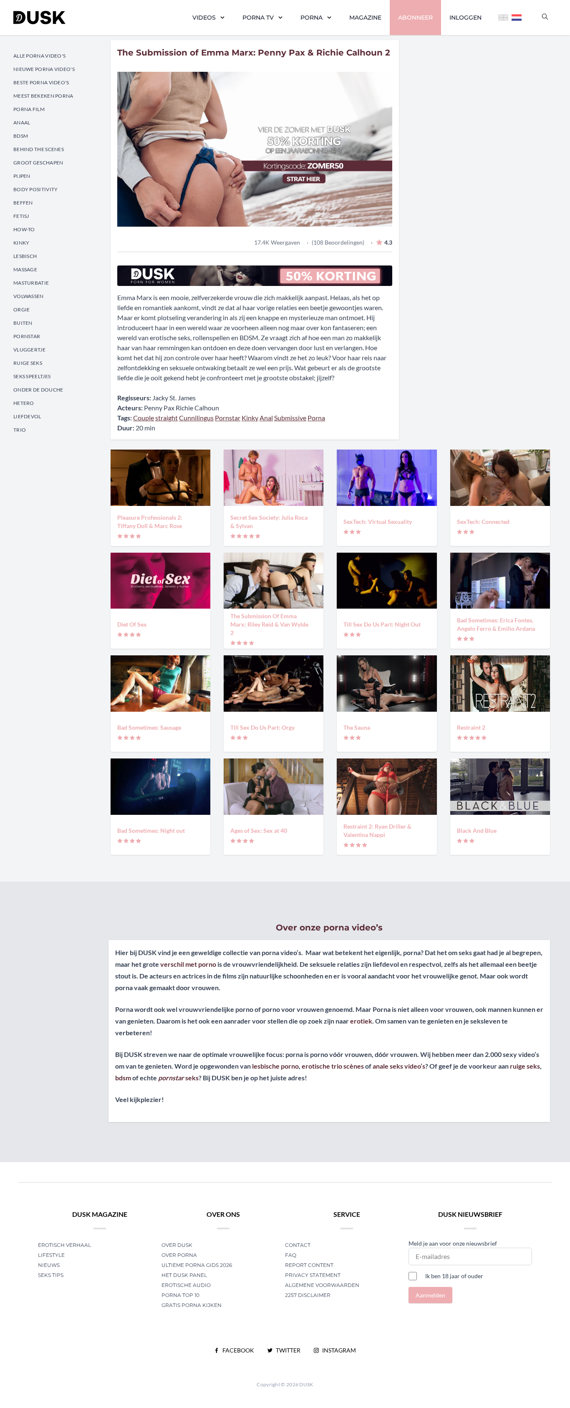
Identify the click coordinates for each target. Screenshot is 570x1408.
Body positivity (35, 189)
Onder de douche (38, 390)
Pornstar (26, 336)
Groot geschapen (38, 162)
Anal (266, 418)
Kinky (21, 243)
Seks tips (50, 1275)
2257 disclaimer (307, 1295)
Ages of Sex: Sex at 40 (258, 830)
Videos (204, 17)
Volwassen (28, 296)
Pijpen (21, 176)
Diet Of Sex (132, 624)
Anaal (21, 122)
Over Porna (179, 1255)
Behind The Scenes (38, 149)
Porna (311, 17)
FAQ (290, 1255)
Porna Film (29, 109)
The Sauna (356, 727)
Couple (143, 418)
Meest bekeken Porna (43, 96)
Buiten (23, 323)
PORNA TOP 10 (180, 1295)
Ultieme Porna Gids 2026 (196, 1265)
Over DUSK (176, 1245)
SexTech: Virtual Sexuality (377, 521)
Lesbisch (25, 256)
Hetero (23, 403)
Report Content (309, 1265)
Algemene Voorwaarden (322, 1285)
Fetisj (21, 216)
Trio (19, 430)
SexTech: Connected (483, 521)
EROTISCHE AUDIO (186, 1285)
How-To (24, 229)
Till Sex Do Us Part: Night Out (382, 624)
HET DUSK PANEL (184, 1275)
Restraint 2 (471, 727)
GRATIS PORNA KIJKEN (191, 1305)
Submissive (290, 418)
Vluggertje (29, 349)
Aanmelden (430, 1295)
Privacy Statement (312, 1275)
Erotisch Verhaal (64, 1245)
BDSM (20, 136)
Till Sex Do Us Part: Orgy (262, 727)
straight (166, 418)
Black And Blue (477, 830)
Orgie (21, 309)
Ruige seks (27, 363)
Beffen (23, 203)
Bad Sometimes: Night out (151, 830)
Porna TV (258, 17)
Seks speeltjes (31, 376)
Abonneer (415, 17)
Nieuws (49, 1265)
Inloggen (465, 17)
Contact (297, 1245)
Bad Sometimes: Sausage (149, 727)
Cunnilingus (196, 418)
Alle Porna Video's (39, 56)
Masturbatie (31, 283)
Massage (25, 269)
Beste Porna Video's (41, 82)
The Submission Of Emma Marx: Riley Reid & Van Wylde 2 (269, 624)
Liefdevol (27, 416)
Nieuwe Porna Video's (44, 69)
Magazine (365, 17)
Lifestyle (51, 1255)
